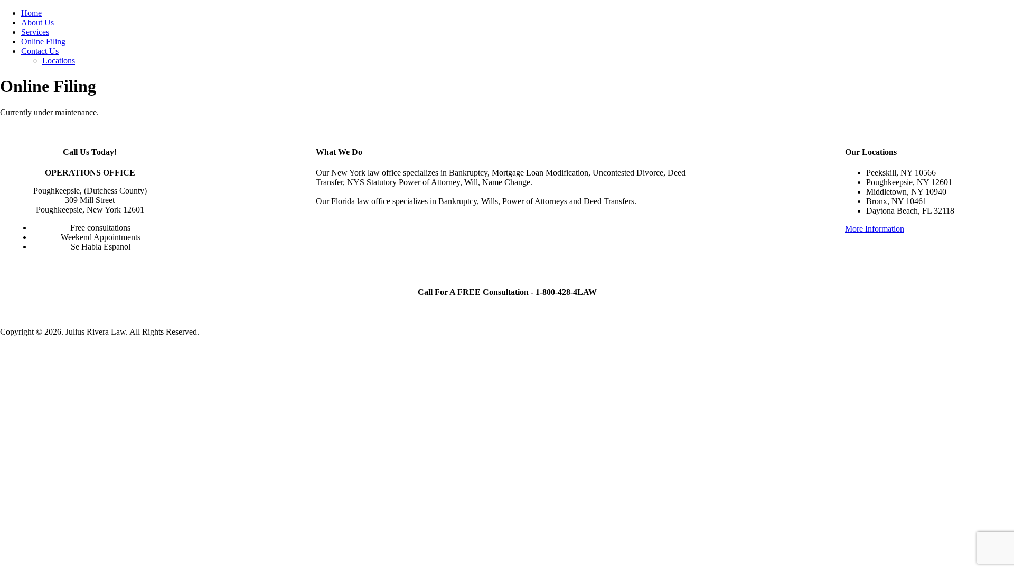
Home (31, 12)
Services (35, 31)
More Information (874, 228)
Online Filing (43, 41)
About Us (37, 22)
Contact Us (40, 51)
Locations (58, 60)
